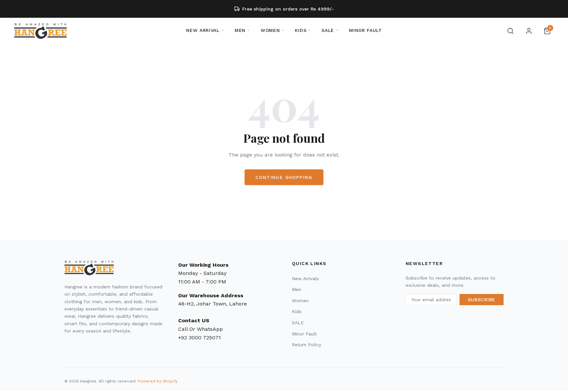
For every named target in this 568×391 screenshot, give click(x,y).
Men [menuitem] (240, 30)
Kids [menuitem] (300, 30)
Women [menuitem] (270, 30)
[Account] (528, 30)
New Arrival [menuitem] (203, 30)
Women (300, 300)
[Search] (510, 30)
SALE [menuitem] (327, 30)
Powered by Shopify (158, 381)
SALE (298, 322)
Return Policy (306, 344)
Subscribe (481, 299)
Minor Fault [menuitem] (365, 30)
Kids (296, 311)
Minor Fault (304, 333)
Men (296, 289)
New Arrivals (305, 278)
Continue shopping (284, 177)
